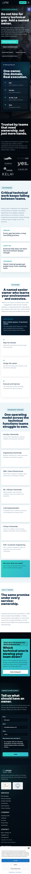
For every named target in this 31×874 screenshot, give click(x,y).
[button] (29, 9)
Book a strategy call (15, 672)
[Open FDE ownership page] (15, 550)
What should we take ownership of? (11, 738)
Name (4, 716)
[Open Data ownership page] (15, 476)
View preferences (15, 868)
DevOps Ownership (6, 798)
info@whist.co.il (5, 835)
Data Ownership (5, 805)
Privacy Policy (18, 872)
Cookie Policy (12, 872)
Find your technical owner (9, 41)
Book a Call (23, 2)
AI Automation (4, 803)
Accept (16, 860)
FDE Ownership (5, 796)
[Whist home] (5, 2)
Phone (4, 731)
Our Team (3, 820)
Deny (15, 864)
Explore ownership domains (10, 47)
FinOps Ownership (5, 808)
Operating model (5, 815)
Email (4, 723)
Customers (3, 818)
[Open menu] (28, 2)
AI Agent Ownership (6, 801)
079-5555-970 (5, 837)
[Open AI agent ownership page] (15, 513)
